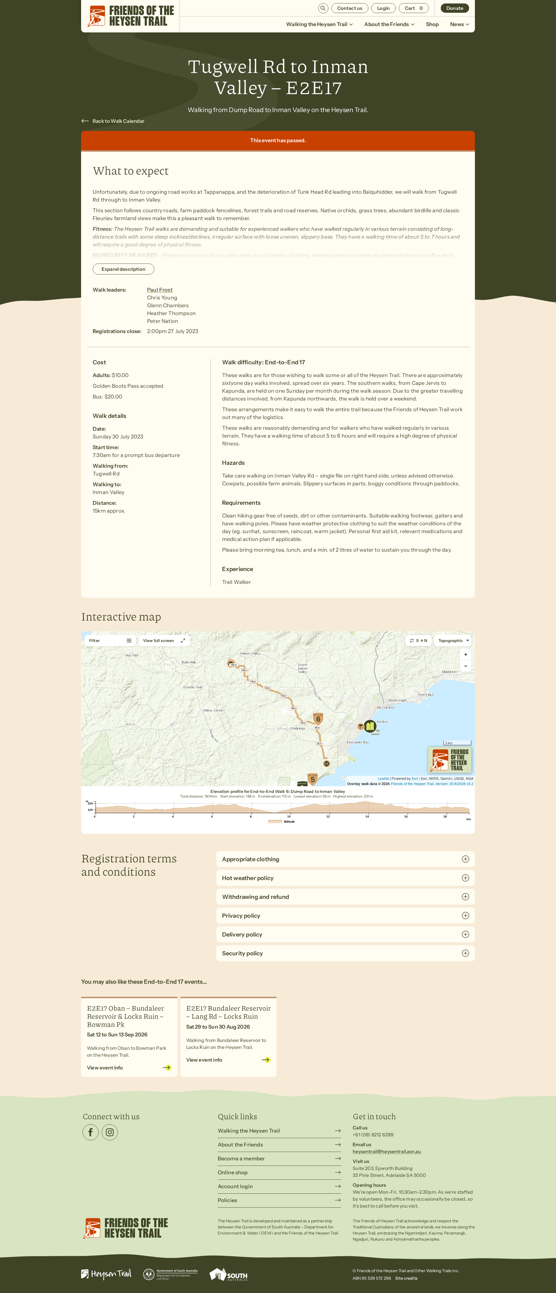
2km (319, 743)
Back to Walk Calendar (119, 121)
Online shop (233, 1172)
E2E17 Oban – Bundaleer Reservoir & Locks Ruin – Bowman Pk (125, 1016)
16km (244, 670)
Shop (432, 24)
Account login (235, 1186)
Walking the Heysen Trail (317, 24)
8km (294, 708)
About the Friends (386, 24)
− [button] (465, 666)
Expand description (123, 269)
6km (303, 723)
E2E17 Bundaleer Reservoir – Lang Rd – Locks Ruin (228, 1012)
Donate (455, 8)
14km (253, 681)
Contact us (350, 8)
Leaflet (383, 778)
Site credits (406, 1278)
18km (233, 665)
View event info (105, 1068)
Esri (415, 778)
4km (317, 727)
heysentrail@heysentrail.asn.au (387, 1151)
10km (283, 696)
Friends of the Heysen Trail (412, 783)
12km (267, 688)
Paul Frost (160, 290)
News (457, 24)
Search (323, 8)
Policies (227, 1200)
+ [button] (465, 654)
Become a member (241, 1158)
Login (383, 8)
